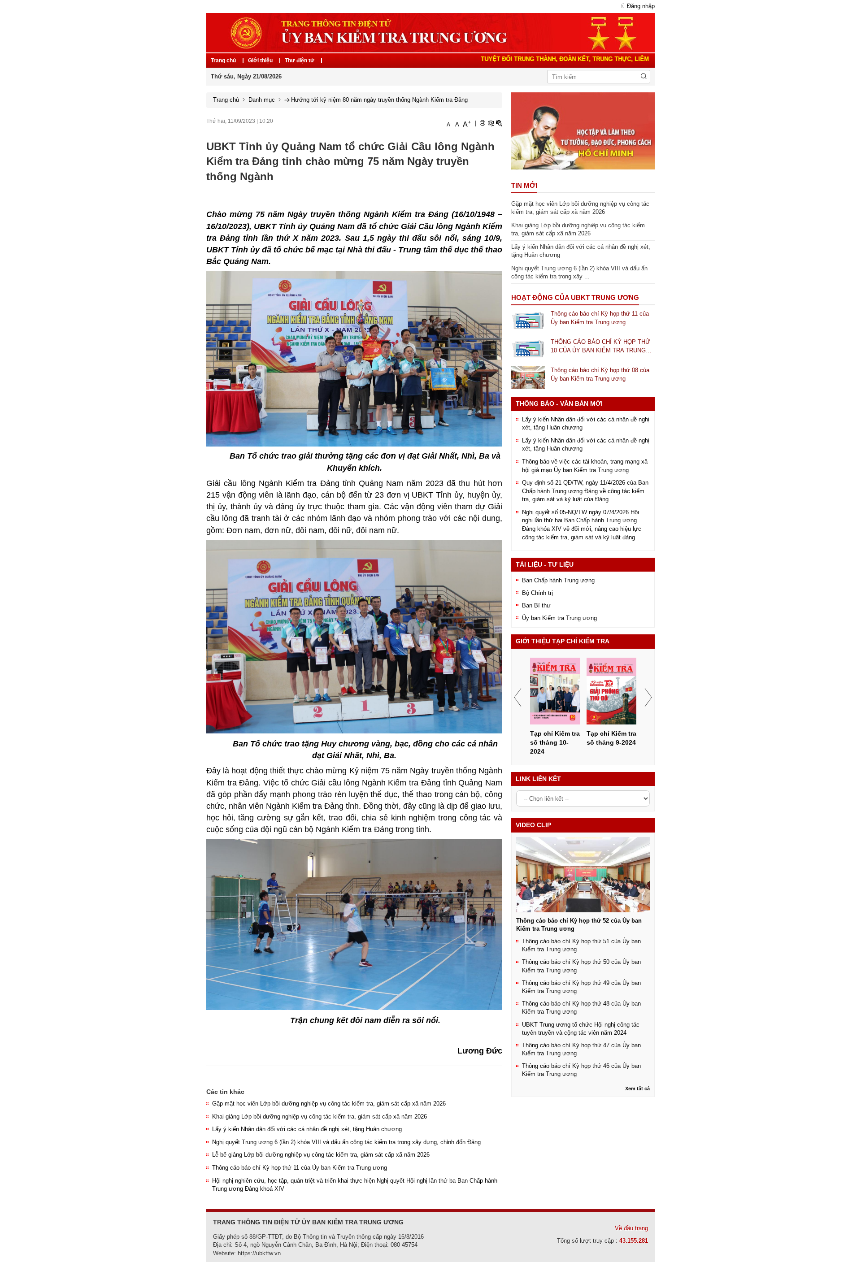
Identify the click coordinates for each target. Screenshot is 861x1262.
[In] (482, 123)
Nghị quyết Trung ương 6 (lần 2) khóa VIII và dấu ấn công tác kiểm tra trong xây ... (579, 272)
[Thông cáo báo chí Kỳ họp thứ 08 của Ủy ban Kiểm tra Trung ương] (528, 377)
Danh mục (261, 99)
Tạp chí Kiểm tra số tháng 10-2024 (555, 742)
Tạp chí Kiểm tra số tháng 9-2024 (611, 738)
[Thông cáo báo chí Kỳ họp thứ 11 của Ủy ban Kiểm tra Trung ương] (528, 320)
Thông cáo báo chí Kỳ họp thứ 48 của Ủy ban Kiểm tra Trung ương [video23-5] (581, 1007)
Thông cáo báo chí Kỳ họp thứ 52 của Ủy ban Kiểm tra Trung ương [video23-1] (579, 924)
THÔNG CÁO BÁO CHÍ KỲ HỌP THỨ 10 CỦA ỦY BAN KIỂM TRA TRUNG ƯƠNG (600, 346)
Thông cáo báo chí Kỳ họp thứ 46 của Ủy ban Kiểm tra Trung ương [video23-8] (581, 1070)
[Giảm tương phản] (499, 123)
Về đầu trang (631, 1228)
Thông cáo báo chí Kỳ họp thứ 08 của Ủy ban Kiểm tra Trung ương (600, 374)
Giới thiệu (260, 60)
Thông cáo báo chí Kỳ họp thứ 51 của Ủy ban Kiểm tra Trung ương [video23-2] (581, 945)
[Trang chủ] (430, 32)
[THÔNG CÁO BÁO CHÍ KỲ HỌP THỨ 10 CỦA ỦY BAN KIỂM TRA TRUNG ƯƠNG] (528, 349)
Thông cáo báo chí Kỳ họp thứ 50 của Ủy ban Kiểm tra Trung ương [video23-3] (581, 965)
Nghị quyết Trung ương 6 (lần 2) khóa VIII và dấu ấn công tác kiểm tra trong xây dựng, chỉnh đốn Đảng (346, 1142)
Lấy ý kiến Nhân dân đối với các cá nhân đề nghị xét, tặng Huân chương (307, 1129)
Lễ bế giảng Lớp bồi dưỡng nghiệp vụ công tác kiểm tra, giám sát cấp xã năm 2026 (321, 1154)
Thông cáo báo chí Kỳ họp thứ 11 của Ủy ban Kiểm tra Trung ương (299, 1167)
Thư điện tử (299, 60)
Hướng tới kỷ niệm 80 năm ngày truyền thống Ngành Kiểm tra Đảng (379, 99)
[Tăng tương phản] (490, 123)
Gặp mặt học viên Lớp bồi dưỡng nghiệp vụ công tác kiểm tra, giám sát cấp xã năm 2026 (329, 1103)
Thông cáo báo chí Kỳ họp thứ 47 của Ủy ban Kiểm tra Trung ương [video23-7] (581, 1049)
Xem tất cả (637, 1088)
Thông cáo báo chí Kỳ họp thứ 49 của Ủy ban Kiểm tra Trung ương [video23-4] (581, 987)
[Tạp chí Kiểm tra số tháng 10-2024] (555, 691)
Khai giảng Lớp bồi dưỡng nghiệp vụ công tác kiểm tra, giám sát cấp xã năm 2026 (319, 1116)
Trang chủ (223, 60)
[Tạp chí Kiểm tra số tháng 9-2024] (612, 691)
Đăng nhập (641, 6)
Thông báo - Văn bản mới (559, 403)
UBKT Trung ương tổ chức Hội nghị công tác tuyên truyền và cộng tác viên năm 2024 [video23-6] (580, 1028)
